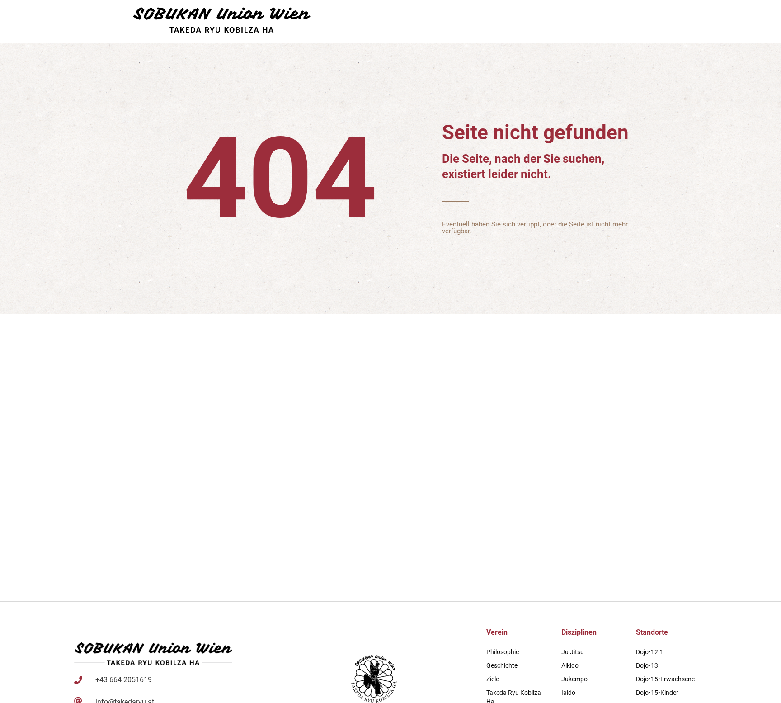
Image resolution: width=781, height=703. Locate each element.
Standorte (652, 632)
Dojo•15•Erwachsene (665, 679)
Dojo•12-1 (649, 652)
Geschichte (502, 665)
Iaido (568, 692)
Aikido (570, 665)
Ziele (492, 679)
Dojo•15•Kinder (657, 692)
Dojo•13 (647, 665)
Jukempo (574, 679)
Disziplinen (579, 632)
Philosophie (502, 652)
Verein (497, 632)
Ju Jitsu (572, 652)
